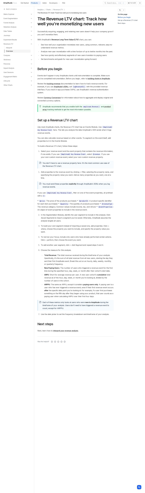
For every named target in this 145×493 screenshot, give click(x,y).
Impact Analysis (9, 68)
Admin (44, 3)
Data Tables (8, 31)
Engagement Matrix (10, 76)
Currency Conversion (52, 98)
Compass (7, 55)
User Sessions (9, 72)
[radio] (51, 341)
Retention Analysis (10, 27)
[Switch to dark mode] (140, 3)
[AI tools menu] (123, 10)
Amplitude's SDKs (61, 87)
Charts (48, 10)
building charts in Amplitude (99, 78)
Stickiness (7, 60)
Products (34, 3)
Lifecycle (7, 81)
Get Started (25, 3)
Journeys (7, 35)
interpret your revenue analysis (65, 331)
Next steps (121, 23)
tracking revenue (53, 84)
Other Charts (8, 85)
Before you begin (124, 17)
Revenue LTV (8, 44)
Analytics (40, 10)
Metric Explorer (9, 14)
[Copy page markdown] (120, 10)
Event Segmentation (11, 18)
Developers (53, 3)
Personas (7, 64)
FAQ (63, 3)
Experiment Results (10, 40)
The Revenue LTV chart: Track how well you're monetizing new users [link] (61, 13)
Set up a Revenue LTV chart (128, 20)
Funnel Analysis (9, 23)
